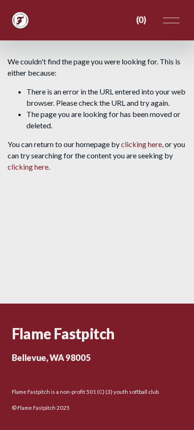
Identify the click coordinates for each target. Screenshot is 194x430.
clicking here (141, 144)
